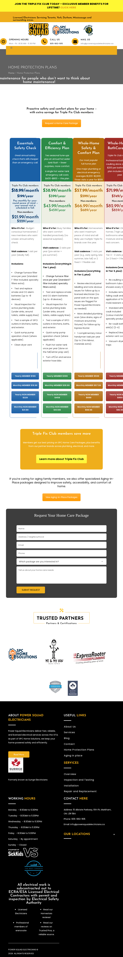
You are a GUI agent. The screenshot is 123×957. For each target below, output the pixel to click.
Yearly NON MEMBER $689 (88, 396)
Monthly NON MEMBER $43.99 (57, 408)
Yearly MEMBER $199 (25, 376)
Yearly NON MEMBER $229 (25, 396)
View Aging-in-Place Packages (61, 497)
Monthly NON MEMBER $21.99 (25, 408)
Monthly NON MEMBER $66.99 (88, 408)
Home (11, 73)
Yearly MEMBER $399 (57, 376)
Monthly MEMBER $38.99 (57, 385)
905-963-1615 (78, 818)
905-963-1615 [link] (56, 43)
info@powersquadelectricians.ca (97, 43)
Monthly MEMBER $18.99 (25, 385)
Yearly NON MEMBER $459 (57, 396)
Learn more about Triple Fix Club (61, 459)
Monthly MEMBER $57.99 (88, 385)
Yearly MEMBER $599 (88, 376)
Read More (19, 755)
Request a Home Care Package (61, 123)
